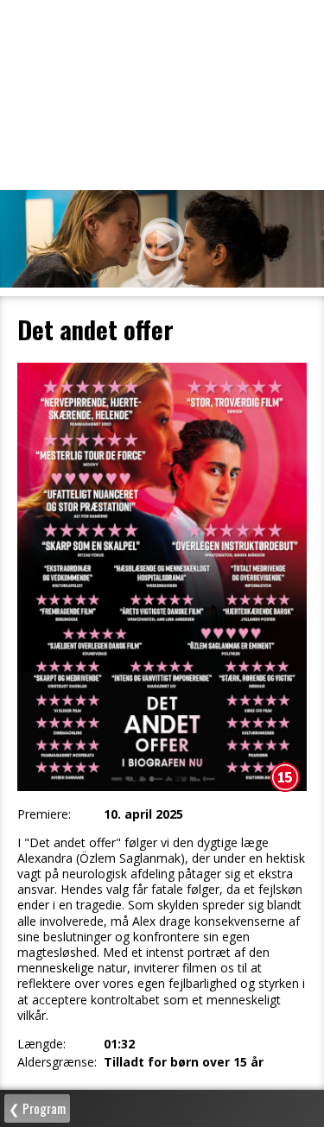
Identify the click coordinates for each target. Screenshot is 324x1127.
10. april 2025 (143, 814)
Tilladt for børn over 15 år (184, 1062)
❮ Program (37, 1108)
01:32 (119, 1044)
